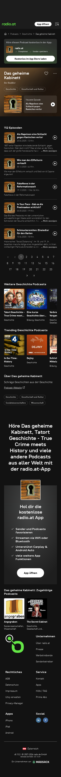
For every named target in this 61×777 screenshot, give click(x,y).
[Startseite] (5, 33)
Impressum (11, 691)
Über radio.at (43, 643)
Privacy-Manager (14, 703)
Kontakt (40, 679)
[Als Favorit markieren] (46, 73)
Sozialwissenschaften (16, 403)
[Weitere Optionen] (55, 73)
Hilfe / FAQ (41, 691)
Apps (38, 685)
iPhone (9, 720)
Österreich (32, 749)
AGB (7, 679)
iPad (7, 727)
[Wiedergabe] (53, 104)
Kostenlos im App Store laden (31, 59)
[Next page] (27, 275)
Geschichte (11, 89)
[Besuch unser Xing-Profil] (45, 720)
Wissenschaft (37, 403)
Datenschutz (11, 685)
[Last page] (34, 275)
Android (9, 733)
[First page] (8, 257)
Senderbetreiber (44, 661)
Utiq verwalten (13, 697)
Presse (39, 649)
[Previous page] (15, 257)
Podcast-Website (13, 388)
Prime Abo (41, 697)
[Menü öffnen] (57, 24)
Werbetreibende (44, 655)
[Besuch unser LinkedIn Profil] (38, 720)
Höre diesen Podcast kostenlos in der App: (29, 42)
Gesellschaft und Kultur (33, 89)
